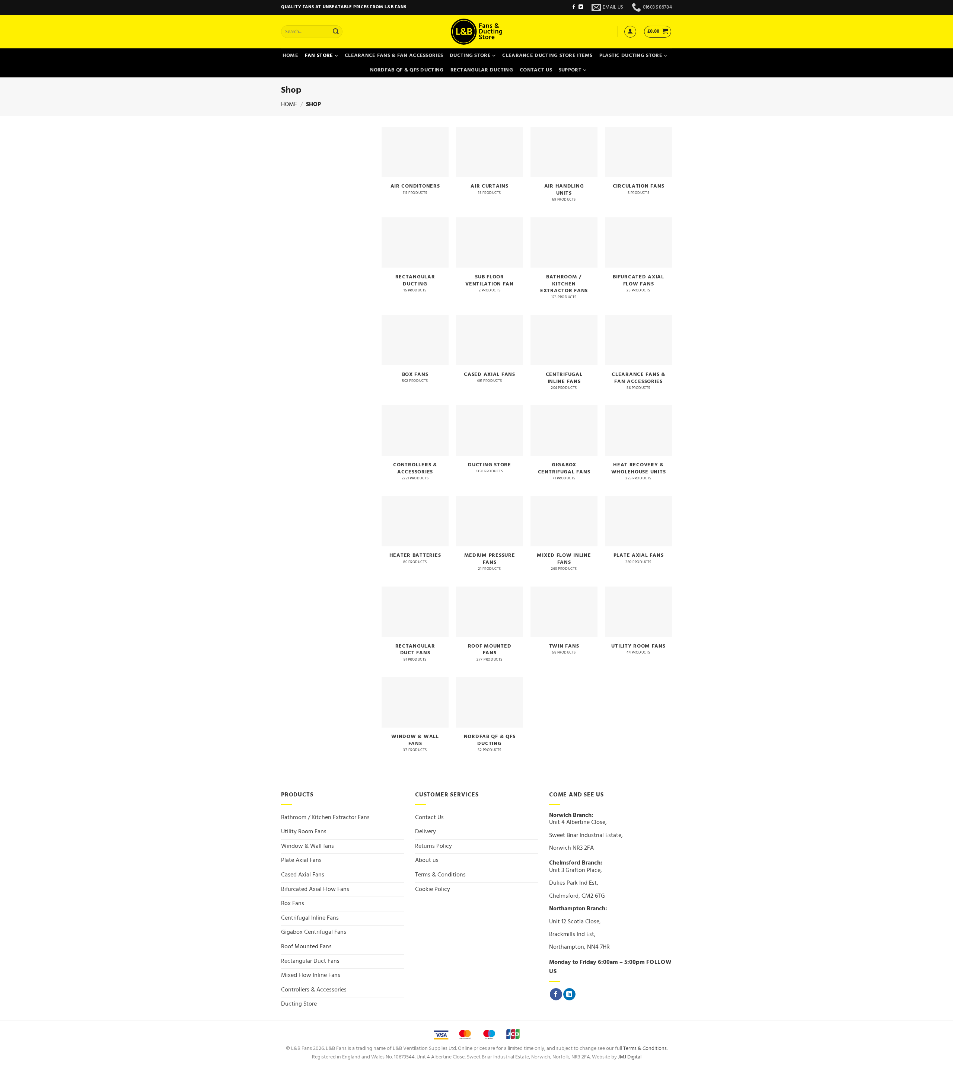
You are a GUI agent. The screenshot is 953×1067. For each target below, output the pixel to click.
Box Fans (292, 903)
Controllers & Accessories (314, 990)
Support (570, 70)
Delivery (425, 832)
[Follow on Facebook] (573, 7)
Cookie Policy (432, 889)
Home (290, 55)
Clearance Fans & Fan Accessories (394, 55)
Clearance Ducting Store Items (547, 55)
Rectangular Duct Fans (310, 961)
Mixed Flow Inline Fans (310, 975)
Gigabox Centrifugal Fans (313, 932)
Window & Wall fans (307, 846)
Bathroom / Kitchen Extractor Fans (325, 817)
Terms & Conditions (440, 875)
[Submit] (335, 31)
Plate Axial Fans (301, 860)
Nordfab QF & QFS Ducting (407, 70)
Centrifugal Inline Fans (310, 918)
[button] (630, 32)
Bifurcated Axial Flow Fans (315, 889)
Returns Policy (433, 846)
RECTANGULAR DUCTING (481, 70)
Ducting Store (470, 55)
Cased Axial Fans (302, 875)
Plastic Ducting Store (630, 55)
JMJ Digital (629, 1057)
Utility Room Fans (303, 832)
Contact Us (536, 70)
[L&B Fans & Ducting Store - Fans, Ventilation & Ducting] (476, 31)
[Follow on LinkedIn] (581, 7)
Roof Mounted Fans (306, 947)
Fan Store (319, 55)
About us (427, 860)
